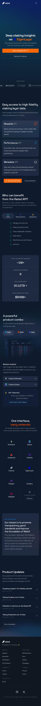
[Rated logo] (6, 3)
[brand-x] (24, 692)
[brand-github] (17, 692)
